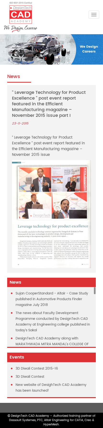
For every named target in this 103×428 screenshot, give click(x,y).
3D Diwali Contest (30, 376)
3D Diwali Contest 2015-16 (37, 368)
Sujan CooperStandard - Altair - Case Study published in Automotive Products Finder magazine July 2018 (52, 299)
